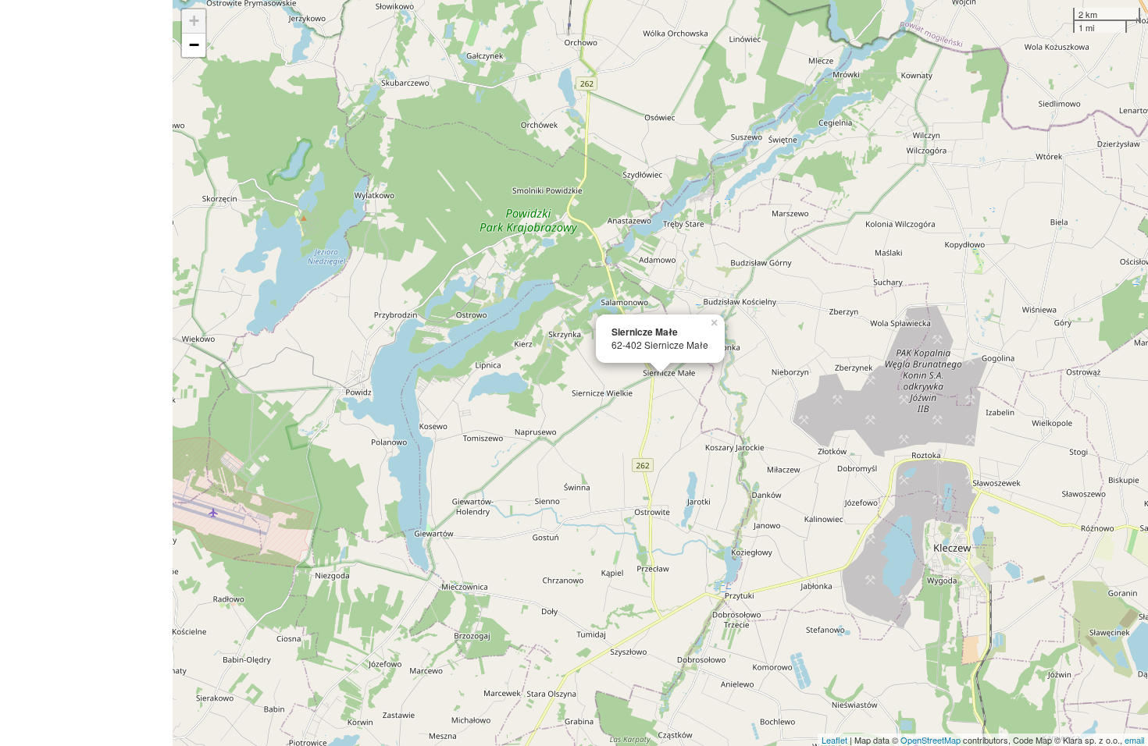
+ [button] (194, 20)
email (1134, 740)
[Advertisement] (86, 373)
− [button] (194, 45)
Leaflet (834, 740)
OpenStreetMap (930, 740)
